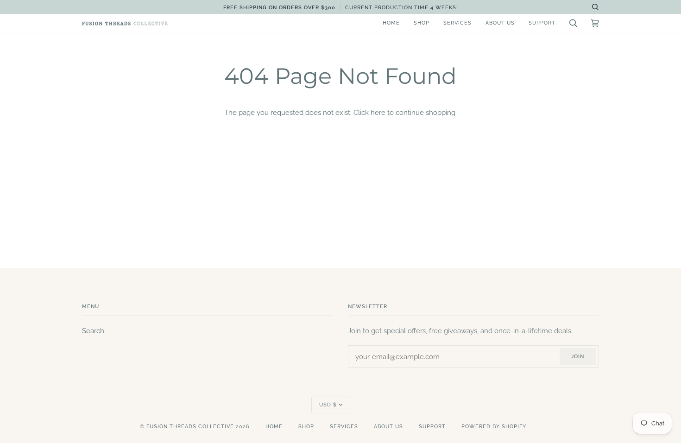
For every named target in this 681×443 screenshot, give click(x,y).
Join (577, 357)
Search (93, 331)
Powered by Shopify (493, 427)
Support (432, 427)
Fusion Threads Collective (190, 427)
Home (274, 427)
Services (344, 427)
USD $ (328, 405)
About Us (388, 427)
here (378, 112)
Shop (306, 427)
